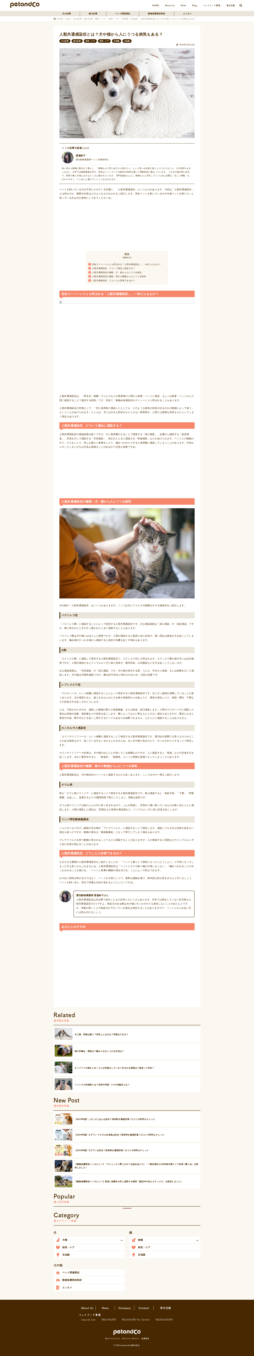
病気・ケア (100, 19)
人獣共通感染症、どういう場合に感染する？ (112, 268)
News (183, 5)
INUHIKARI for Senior (136, 1319)
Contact (144, 1308)
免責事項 (145, 1338)
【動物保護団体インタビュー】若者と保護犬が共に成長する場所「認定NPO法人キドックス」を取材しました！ (129, 1181)
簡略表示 (127, 258)
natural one (88, 1319)
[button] (89, 1240)
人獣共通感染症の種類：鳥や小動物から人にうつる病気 (117, 276)
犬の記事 (66, 13)
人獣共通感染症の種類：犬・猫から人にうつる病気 (115, 272)
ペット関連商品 (122, 13)
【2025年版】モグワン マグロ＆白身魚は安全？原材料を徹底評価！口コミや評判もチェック (119, 1135)
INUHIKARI (108, 1319)
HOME (155, 5)
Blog (194, 5)
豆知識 (125, 19)
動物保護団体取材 (156, 13)
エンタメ (187, 13)
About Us (170, 5)
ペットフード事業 (211, 5)
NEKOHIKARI (164, 1319)
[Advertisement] (127, 224)
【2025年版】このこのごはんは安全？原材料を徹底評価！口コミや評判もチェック (115, 1119)
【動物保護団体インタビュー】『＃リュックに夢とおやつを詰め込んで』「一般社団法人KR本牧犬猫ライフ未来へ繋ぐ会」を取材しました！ (136, 1166)
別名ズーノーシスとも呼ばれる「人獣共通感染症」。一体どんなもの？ (125, 264)
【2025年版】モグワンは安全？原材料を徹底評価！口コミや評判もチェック (112, 1150)
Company (124, 1308)
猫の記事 (93, 13)
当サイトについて (112, 1338)
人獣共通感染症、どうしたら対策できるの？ (112, 280)
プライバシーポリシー (131, 1338)
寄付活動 (230, 5)
